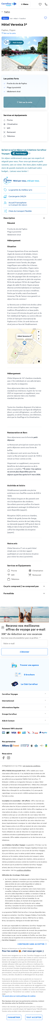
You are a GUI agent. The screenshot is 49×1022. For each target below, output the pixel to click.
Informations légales (10, 707)
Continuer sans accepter (31, 944)
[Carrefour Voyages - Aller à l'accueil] (9, 4)
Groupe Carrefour (9, 714)
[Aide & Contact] (46, 4)
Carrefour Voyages (10, 694)
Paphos (7, 12)
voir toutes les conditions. (31, 766)
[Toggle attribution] (38, 361)
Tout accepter (33, 1017)
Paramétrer (14, 1017)
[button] (24, 54)
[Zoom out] (38, 335)
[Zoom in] (38, 332)
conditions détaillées (23, 870)
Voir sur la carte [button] (9, 33)
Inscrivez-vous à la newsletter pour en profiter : (20, 638)
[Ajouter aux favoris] (45, 18)
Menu (25, 4)
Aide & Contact (8, 720)
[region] (24, 981)
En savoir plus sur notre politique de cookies (19, 996)
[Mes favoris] (40, 4)
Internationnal (8, 701)
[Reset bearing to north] (38, 339)
